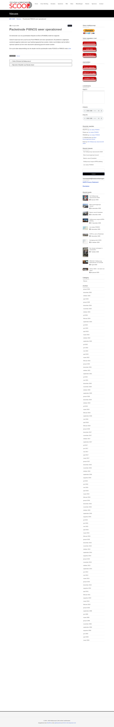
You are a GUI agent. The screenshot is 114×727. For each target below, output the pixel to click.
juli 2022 (85, 344)
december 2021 (87, 367)
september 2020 (87, 393)
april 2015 (86, 529)
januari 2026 (86, 289)
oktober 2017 (86, 438)
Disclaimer (86, 186)
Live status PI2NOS (94, 129)
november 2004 (87, 624)
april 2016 (86, 490)
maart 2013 (86, 578)
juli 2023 (85, 325)
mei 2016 (85, 487)
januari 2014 (86, 559)
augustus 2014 (87, 555)
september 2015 (87, 513)
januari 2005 (86, 620)
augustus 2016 (87, 477)
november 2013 (87, 562)
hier (70, 48)
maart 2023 (86, 334)
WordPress (49, 723)
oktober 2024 (86, 312)
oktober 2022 (86, 338)
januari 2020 (86, 396)
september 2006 (87, 611)
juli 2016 (85, 481)
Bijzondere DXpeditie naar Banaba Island (23, 65)
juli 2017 (85, 445)
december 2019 (87, 399)
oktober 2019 (86, 403)
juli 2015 (85, 520)
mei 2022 (85, 351)
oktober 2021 (86, 370)
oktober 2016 (86, 471)
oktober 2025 (86, 295)
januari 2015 (86, 539)
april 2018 (86, 422)
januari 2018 (86, 429)
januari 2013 (86, 581)
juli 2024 (85, 315)
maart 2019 (86, 409)
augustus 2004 (87, 630)
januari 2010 (86, 607)
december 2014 (87, 542)
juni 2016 (85, 484)
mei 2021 (85, 380)
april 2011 (85, 591)
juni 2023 (85, 328)
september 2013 (87, 568)
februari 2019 (86, 412)
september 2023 (87, 321)
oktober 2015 (86, 510)
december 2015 (87, 503)
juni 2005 (85, 614)
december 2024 (87, 305)
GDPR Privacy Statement (90, 182)
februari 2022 (86, 360)
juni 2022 (85, 347)
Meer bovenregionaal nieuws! (91, 155)
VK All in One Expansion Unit (69, 723)
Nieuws (70, 25)
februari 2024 (86, 318)
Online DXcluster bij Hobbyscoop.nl (21, 61)
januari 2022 (86, 364)
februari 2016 (86, 497)
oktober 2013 (86, 565)
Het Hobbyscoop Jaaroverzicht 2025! (93, 151)
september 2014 (87, 552)
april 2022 (86, 354)
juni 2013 (85, 572)
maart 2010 (86, 601)
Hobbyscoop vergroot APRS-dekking (92, 161)
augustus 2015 (87, 516)
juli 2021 (85, 377)
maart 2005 (86, 617)
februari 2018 (86, 425)
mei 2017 (85, 451)
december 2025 (87, 292)
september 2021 (87, 373)
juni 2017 (85, 448)
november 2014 (87, 546)
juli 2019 (85, 406)
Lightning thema (58, 723)
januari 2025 (86, 302)
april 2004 (86, 637)
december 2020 (87, 383)
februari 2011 (86, 594)
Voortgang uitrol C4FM (95, 240)
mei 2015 (85, 526)
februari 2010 (86, 604)
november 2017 (87, 435)
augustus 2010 (87, 598)
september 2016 (87, 474)
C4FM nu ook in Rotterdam (96, 234)
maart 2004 (86, 640)
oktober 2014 (86, 549)
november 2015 (87, 507)
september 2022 (87, 341)
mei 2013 (85, 575)
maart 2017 (86, 458)
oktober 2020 (86, 390)
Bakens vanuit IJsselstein (90, 158)
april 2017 (86, 455)
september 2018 (87, 416)
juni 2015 (85, 523)
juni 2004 (85, 633)
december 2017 (87, 432)
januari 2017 (86, 461)
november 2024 (87, 308)
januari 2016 (86, 500)
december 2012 (87, 585)
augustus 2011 (87, 588)
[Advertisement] (57, 678)
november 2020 (87, 386)
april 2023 (86, 331)
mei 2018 (85, 419)
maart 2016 (86, 494)
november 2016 (87, 468)
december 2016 (87, 464)
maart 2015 (86, 533)
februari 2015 (86, 536)
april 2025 (86, 299)
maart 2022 (86, 357)
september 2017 (87, 442)
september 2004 (87, 627)
